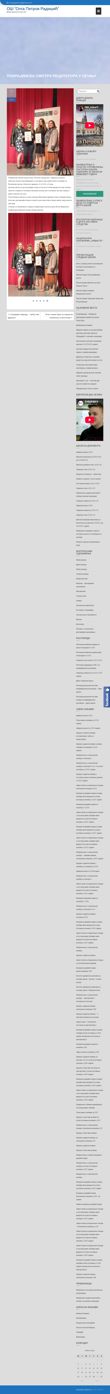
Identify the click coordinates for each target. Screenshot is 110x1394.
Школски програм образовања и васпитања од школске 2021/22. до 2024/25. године (89, 522)
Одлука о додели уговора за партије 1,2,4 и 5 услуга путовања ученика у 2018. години (89, 1060)
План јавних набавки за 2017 (87, 1112)
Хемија (79, 601)
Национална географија (85, 1323)
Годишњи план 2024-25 (85, 488)
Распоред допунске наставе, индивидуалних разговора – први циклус (89, 688)
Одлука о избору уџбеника (86, 159)
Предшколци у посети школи (87, 388)
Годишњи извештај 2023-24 (87, 510)
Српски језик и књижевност (86, 615)
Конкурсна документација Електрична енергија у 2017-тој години (88, 1196)
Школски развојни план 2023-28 (88, 465)
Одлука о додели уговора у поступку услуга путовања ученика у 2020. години (89, 777)
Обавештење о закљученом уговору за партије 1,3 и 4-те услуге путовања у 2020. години (89, 766)
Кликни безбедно (82, 1313)
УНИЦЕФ (79, 1332)
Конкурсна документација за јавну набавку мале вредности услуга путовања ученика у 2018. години (89, 1082)
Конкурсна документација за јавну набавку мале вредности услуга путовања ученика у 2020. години (89, 796)
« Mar (82, 1381)
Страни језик (81, 596)
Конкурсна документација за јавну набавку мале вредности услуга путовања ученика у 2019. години (89, 925)
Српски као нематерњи (85, 605)
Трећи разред (81, 569)
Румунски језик (81, 579)
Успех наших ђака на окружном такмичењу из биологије (59, 318)
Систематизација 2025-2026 (87, 483)
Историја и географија (84, 610)
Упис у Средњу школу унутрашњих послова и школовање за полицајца (89, 266)
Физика (79, 619)
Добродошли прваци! (84, 325)
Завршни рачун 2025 (84, 452)
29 (97, 1376)
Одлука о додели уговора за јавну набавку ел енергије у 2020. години (89, 747)
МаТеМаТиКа (81, 1318)
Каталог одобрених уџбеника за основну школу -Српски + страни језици (88, 979)
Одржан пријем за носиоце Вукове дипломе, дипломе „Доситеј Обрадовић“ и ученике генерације (89, 333)
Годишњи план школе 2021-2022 (89, 660)
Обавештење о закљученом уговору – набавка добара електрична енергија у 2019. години (89, 855)
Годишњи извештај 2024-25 (87, 501)
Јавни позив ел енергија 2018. (87, 1052)
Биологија (80, 624)
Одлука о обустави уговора (86, 1133)
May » (97, 1381)
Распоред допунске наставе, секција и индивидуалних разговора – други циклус (87, 699)
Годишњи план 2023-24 (85, 515)
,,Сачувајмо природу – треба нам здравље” (23, 318)
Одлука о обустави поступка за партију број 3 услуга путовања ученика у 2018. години (88, 1071)
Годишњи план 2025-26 (85, 469)
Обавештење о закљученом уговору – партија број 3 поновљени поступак (87, 998)
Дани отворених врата (84, 681)
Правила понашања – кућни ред (88, 474)
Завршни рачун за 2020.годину (88, 728)
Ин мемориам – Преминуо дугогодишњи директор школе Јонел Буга (87, 317)
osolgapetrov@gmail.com (20, 2)
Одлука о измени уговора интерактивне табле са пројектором (85, 736)
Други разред (81, 564)
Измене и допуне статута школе (88, 479)
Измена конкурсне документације (89, 1204)
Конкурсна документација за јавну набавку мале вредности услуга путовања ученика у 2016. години (89, 1185)
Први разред (81, 560)
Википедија (80, 1337)
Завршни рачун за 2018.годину (87, 871)
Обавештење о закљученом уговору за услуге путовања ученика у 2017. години (87, 1166)
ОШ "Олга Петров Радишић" (33, 9)
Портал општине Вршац (85, 1327)
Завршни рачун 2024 (84, 505)
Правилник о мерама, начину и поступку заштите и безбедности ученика (89, 534)
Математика (81, 591)
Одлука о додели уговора (85, 955)
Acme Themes (97, 1389)
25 (82, 1376)
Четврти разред (82, 574)
